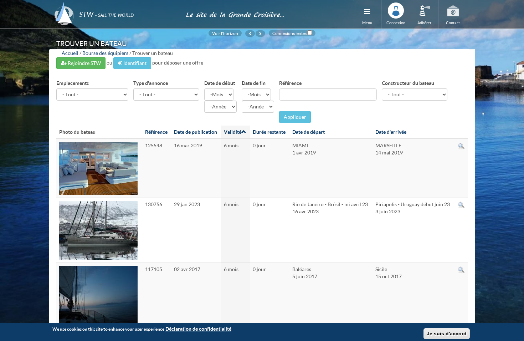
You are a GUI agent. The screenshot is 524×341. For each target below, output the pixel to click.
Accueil (70, 53)
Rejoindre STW (84, 63)
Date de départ (308, 132)
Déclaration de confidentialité (198, 329)
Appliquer (295, 117)
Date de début (219, 83)
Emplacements (72, 83)
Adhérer (424, 22)
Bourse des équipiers (105, 53)
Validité (232, 132)
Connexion (395, 22)
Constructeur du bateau (408, 83)
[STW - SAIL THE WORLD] (116, 4)
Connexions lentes (289, 33)
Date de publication (195, 132)
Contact (453, 22)
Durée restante (269, 132)
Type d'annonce (150, 83)
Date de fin (254, 83)
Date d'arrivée (390, 132)
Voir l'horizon (225, 33)
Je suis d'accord (447, 333)
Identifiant (134, 63)
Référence (290, 83)
